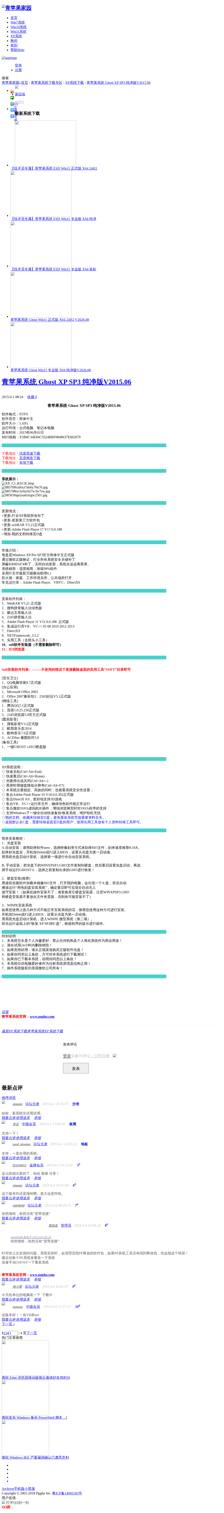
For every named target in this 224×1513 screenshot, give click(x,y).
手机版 (19, 1489)
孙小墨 (17, 1286)
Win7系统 (17, 22)
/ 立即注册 (100, 1056)
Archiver (8, 1489)
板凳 (72, 1124)
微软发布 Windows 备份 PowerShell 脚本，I (34, 1417)
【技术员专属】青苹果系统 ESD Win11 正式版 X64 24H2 (53, 168)
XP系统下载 (74, 82)
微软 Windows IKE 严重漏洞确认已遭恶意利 (35, 1457)
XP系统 (16, 36)
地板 (84, 1144)
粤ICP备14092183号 (67, 1493)
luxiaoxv (18, 1306)
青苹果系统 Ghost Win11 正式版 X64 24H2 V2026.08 (49, 320)
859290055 (19, 1165)
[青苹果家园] (17, 8)
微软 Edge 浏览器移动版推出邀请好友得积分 (36, 1377)
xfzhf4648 (18, 1205)
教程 (14, 41)
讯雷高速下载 (29, 453)
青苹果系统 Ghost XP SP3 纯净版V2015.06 (118, 82)
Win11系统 (18, 31)
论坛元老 (32, 1104)
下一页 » (8, 1324)
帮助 (17, 50)
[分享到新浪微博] (12, 91)
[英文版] (116, 1477)
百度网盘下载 (29, 458)
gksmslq (17, 1104)
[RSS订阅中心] (116, 1481)
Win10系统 (18, 27)
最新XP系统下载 (14, 1031)
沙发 (75, 1104)
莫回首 (20, 94)
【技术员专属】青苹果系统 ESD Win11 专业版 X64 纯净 (53, 219)
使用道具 (23, 1118)
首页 (14, 18)
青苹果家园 (10, 82)
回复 (5, 1012)
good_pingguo (21, 1144)
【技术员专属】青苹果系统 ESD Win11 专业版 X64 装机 (53, 269)
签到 (14, 45)
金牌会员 (37, 1165)
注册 (18, 70)
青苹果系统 (36, 1031)
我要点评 (9, 1118)
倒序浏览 (9, 1098)
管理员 (19, 102)
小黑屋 (29, 1489)
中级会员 (29, 1124)
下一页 (31, 1333)
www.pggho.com (42, 1016)
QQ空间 (16, 104)
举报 (37, 1118)
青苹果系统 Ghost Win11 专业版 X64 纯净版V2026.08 (50, 370)
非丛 (16, 1124)
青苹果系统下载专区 (46, 82)
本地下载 (26, 462)
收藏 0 (32, 397)
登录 (18, 65)
